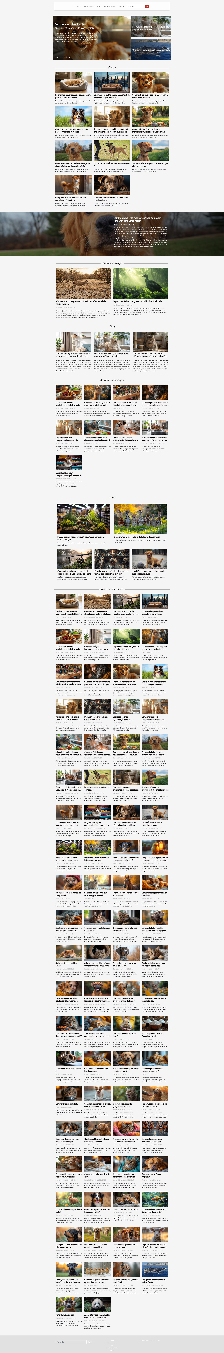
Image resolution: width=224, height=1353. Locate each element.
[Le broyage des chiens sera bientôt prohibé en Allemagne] (69, 1269)
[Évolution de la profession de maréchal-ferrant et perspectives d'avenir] (112, 559)
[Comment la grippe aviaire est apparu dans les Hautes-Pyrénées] (97, 1269)
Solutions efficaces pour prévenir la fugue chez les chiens (150, 165)
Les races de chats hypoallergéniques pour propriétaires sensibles (151, 28)
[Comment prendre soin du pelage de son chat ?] (155, 1058)
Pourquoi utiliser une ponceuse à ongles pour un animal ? (69, 1176)
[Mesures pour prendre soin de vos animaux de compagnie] (126, 1129)
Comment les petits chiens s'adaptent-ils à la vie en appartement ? (112, 96)
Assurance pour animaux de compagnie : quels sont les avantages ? (124, 1177)
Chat (98, 6)
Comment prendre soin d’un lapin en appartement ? (95, 894)
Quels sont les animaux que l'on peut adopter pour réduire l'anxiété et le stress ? (69, 930)
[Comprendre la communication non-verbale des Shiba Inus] (73, 185)
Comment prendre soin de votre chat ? (97, 1176)
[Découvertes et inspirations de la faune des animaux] (140, 518)
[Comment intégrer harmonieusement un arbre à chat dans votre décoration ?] (73, 342)
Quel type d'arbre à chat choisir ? (68, 1070)
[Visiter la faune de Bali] (69, 1304)
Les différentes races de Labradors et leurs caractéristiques (148, 573)
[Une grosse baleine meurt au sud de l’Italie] (155, 1269)
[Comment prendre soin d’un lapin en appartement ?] (97, 882)
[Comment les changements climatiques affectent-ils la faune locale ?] (83, 283)
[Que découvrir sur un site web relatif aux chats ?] (126, 918)
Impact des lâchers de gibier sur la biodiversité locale (137, 301)
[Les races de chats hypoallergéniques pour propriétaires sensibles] (112, 342)
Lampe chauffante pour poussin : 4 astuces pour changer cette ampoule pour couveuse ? (155, 860)
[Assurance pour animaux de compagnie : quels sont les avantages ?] (126, 1164)
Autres (121, 6)
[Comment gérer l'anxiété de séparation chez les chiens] (112, 185)
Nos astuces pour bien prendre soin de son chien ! (154, 1105)
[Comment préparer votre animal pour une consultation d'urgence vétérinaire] (155, 392)
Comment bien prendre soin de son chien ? (154, 894)
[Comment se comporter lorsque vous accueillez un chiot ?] (97, 1093)
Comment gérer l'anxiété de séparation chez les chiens (111, 199)
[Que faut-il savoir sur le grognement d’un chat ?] (126, 1093)
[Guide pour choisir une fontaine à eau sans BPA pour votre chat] (155, 427)
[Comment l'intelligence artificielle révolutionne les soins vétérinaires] (126, 427)
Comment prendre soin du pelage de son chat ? (152, 1070)
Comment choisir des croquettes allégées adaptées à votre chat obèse (150, 355)
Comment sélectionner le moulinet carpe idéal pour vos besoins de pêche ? (74, 573)
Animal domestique (110, 6)
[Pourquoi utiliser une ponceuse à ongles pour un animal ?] (69, 1164)
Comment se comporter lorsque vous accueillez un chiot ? (97, 1105)
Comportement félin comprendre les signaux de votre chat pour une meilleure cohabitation (68, 441)
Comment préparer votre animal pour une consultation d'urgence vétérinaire (155, 405)
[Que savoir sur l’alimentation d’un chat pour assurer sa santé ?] (69, 1023)
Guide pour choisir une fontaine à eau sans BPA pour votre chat (154, 439)
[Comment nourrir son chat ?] (69, 1093)
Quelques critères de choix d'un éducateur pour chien (69, 1246)
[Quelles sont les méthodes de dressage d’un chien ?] (97, 1129)
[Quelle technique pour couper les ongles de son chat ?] (155, 953)
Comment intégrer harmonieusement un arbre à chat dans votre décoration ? (73, 356)
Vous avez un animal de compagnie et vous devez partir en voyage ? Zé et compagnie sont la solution (97, 1037)
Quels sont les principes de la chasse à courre (125, 1246)
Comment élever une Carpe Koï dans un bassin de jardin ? (154, 1211)
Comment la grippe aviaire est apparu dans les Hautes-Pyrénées (96, 1282)
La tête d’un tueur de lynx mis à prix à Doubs (125, 1281)
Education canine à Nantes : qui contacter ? (112, 165)
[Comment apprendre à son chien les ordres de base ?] (126, 988)
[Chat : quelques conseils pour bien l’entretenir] (97, 1058)
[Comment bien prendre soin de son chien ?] (155, 882)
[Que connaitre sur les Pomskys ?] (126, 1199)
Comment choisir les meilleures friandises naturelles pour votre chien (148, 131)
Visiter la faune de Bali (65, 1315)
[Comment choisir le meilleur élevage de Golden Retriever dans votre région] (73, 151)
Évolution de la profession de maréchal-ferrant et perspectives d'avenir (111, 573)
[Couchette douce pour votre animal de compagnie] (69, 1129)
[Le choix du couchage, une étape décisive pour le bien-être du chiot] (73, 82)
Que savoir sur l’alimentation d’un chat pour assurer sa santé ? (69, 1035)
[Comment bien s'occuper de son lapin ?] (69, 1199)
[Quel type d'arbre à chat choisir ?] (69, 1058)
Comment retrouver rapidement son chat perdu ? (155, 1000)
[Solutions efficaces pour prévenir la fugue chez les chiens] (150, 151)
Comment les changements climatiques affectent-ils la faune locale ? (81, 303)
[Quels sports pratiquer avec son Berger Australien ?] (97, 1199)
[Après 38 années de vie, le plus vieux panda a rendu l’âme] (97, 1304)
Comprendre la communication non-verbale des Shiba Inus (71, 199)
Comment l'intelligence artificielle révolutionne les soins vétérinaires (126, 440)
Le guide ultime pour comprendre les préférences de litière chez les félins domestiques (69, 477)
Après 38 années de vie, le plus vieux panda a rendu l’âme (97, 1316)
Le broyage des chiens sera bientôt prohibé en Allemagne (68, 1281)
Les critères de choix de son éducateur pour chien (95, 1246)
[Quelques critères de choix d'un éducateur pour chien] (69, 1234)
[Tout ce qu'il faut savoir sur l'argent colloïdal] (155, 1023)
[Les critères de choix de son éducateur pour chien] (97, 1234)
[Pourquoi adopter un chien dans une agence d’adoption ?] (126, 847)
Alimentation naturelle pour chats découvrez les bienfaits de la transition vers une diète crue (97, 440)
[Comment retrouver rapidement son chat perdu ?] (155, 988)
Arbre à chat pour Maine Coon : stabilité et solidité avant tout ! (97, 964)
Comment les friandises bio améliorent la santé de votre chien (74, 26)
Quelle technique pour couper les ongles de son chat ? (154, 964)
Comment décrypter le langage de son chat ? (97, 929)
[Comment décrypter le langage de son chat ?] (97, 918)
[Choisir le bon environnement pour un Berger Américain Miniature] (73, 116)
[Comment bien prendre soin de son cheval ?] (126, 882)
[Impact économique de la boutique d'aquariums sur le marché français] (83, 518)
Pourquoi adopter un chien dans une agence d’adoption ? (126, 859)
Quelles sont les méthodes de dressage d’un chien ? (96, 1140)
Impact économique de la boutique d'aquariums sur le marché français (80, 538)
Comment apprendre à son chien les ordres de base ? (124, 1000)
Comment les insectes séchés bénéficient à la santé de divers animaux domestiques (125, 405)
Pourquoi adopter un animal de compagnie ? (68, 894)
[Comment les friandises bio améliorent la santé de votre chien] (150, 82)
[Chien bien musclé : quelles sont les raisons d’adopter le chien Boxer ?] (97, 988)
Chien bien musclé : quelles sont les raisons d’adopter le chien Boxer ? (97, 1001)
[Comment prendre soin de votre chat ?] (97, 1164)
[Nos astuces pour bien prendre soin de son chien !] (155, 1093)
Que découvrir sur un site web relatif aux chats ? (125, 929)
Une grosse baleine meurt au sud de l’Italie (151, 50)
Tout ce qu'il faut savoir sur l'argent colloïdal (153, 1035)
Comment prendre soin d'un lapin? (124, 1035)
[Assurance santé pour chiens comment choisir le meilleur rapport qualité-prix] (112, 116)
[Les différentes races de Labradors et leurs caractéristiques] (149, 559)
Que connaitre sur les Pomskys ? (126, 1209)
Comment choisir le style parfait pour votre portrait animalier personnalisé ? (97, 405)
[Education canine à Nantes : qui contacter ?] (112, 151)
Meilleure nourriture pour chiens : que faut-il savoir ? (126, 1070)
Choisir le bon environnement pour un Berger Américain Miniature (71, 131)
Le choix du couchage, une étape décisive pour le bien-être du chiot (73, 96)
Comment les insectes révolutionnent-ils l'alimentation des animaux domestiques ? (68, 405)
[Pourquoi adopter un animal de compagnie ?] (69, 882)
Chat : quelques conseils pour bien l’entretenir (96, 1070)
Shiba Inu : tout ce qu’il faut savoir (66, 964)
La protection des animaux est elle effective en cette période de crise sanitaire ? (154, 1247)
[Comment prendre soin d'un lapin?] (126, 1023)
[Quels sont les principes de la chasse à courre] (126, 1234)
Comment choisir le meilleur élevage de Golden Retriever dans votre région (72, 165)
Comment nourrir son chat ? (67, 1104)
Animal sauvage (89, 6)
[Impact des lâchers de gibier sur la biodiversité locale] (140, 283)
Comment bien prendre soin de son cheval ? (125, 894)
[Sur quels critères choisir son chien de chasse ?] (126, 953)
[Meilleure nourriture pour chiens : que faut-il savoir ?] (126, 1058)
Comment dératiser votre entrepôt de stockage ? (152, 1140)
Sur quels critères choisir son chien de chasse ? (124, 964)
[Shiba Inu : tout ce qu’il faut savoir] (69, 953)
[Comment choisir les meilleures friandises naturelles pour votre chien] (150, 116)
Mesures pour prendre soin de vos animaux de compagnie (125, 1140)
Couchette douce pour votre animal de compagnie (67, 1140)
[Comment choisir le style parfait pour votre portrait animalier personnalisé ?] (97, 392)
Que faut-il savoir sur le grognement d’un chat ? (122, 1105)
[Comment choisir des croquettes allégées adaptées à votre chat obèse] (150, 342)
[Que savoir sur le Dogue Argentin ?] (155, 1164)
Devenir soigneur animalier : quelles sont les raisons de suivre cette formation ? (67, 1001)
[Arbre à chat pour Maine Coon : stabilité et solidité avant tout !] (97, 953)
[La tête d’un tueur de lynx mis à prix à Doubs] (126, 1269)
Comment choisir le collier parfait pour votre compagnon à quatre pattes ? (155, 930)
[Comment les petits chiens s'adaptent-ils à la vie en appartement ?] (112, 82)
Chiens (78, 6)
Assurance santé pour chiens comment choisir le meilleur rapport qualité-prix (111, 131)
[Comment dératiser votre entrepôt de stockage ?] (155, 1129)
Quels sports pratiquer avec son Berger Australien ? (97, 1211)
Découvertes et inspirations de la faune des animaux (137, 537)
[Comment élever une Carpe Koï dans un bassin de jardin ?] (155, 1199)
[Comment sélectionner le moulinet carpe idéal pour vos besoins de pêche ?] (74, 559)
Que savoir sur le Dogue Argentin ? (151, 1176)
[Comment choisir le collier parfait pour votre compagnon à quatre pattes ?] (155, 918)
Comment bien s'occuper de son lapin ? (69, 1211)
